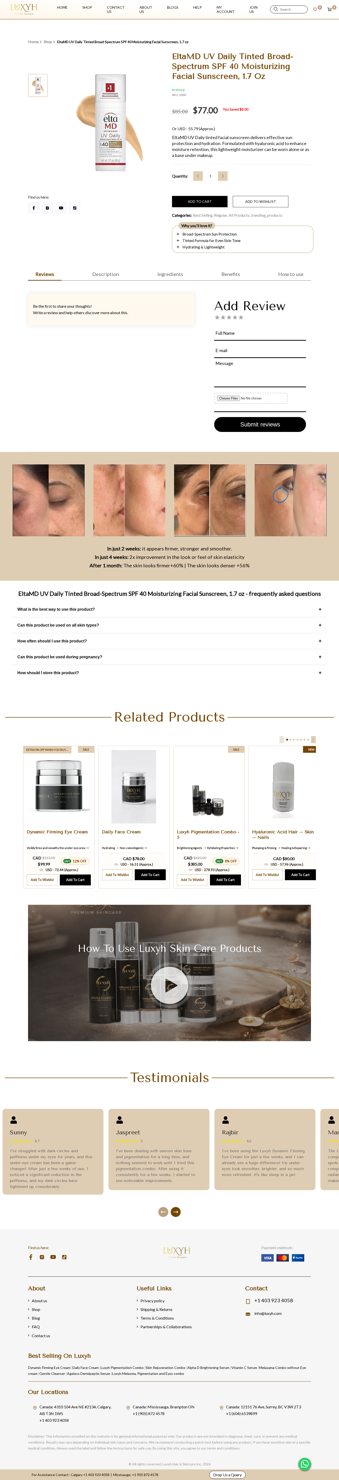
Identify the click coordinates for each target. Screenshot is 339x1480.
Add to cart (200, 201)
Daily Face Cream (85, 1367)
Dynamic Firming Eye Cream (49, 1367)
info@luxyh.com (268, 1313)
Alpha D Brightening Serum (208, 1367)
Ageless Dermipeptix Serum (88, 1373)
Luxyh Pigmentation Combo (122, 1367)
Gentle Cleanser (52, 1373)
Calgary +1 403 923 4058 (90, 1475)
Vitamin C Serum (244, 1367)
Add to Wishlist (42, 880)
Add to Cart (75, 880)
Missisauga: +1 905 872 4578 (135, 1475)
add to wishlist (260, 201)
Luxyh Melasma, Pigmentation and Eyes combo (148, 1373)
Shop (48, 41)
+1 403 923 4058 (273, 1300)
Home (33, 41)
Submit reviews (260, 424)
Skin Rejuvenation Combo (165, 1367)
